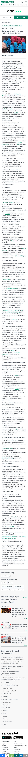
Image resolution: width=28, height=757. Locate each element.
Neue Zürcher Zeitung (13, 312)
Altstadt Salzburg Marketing (10, 699)
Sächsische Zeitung (7, 458)
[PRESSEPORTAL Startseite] (7, 2)
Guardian (14, 517)
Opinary (15, 319)
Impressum (5, 744)
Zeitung (10, 583)
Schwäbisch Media (8, 448)
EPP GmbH (6, 682)
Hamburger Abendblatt (12, 288)
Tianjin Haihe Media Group (10, 685)
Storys (3, 5)
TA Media (7, 213)
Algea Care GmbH (8, 688)
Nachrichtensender (7, 586)
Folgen (19, 17)
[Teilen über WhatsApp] (11, 755)
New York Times (18, 310)
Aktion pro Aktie (7, 693)
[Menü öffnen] (25, 2)
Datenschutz (5, 749)
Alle (24, 597)
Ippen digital (19, 429)
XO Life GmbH (7, 702)
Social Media (17, 751)
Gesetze (5, 713)
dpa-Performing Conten (8, 109)
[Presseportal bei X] (12, 741)
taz (24, 517)
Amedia (11, 350)
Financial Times (7, 310)
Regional (15, 5)
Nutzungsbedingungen (20, 745)
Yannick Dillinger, (20, 256)
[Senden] (25, 755)
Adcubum (5, 696)
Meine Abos (23, 5)
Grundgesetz (6, 707)
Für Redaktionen (18, 744)
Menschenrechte (7, 721)
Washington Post (9, 526)
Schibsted (16, 375)
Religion (5, 710)
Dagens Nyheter (15, 241)
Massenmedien (19, 586)
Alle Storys (6, 17)
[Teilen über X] (7, 755)
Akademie (5, 747)
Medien (4, 583)
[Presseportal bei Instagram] (15, 741)
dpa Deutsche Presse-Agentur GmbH (12, 25)
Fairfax (17, 388)
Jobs (15, 747)
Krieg (4, 724)
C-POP (16, 112)
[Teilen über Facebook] (2, 755)
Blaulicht (9, 5)
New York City (6, 576)
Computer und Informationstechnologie (12, 590)
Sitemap (16, 753)
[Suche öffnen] (22, 2)
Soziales (5, 719)
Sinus (18, 144)
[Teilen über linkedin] (21, 755)
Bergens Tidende (8, 202)
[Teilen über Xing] (16, 755)
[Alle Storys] (14, 14)
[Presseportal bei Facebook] (10, 741)
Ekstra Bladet (7, 279)
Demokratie (6, 705)
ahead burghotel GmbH (9, 691)
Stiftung (5, 716)
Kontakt (4, 745)
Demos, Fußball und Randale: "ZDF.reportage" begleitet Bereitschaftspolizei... (10, 673)
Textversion (17, 749)
